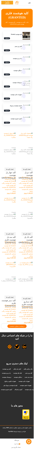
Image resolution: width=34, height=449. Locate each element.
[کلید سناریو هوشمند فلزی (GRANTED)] (25, 269)
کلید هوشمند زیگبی (24, 183)
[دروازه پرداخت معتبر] (23, 414)
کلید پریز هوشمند (20, 22)
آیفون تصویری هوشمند (16, 118)
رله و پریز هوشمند (17, 58)
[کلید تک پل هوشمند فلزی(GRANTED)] (25, 204)
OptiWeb (10, 431)
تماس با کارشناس (7, 2)
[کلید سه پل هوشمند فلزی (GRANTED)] (8, 204)
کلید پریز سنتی (18, 46)
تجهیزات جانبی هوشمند (16, 94)
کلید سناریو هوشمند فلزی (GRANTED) (27, 304)
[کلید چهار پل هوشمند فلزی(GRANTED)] (8, 139)
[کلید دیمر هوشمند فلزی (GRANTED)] (8, 269)
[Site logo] (17, 2)
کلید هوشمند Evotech (16, 34)
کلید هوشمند (12, 22)
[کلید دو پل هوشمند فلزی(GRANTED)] (25, 139)
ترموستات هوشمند (17, 82)
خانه (27, 22)
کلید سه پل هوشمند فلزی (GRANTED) (10, 240)
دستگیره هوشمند (18, 70)
